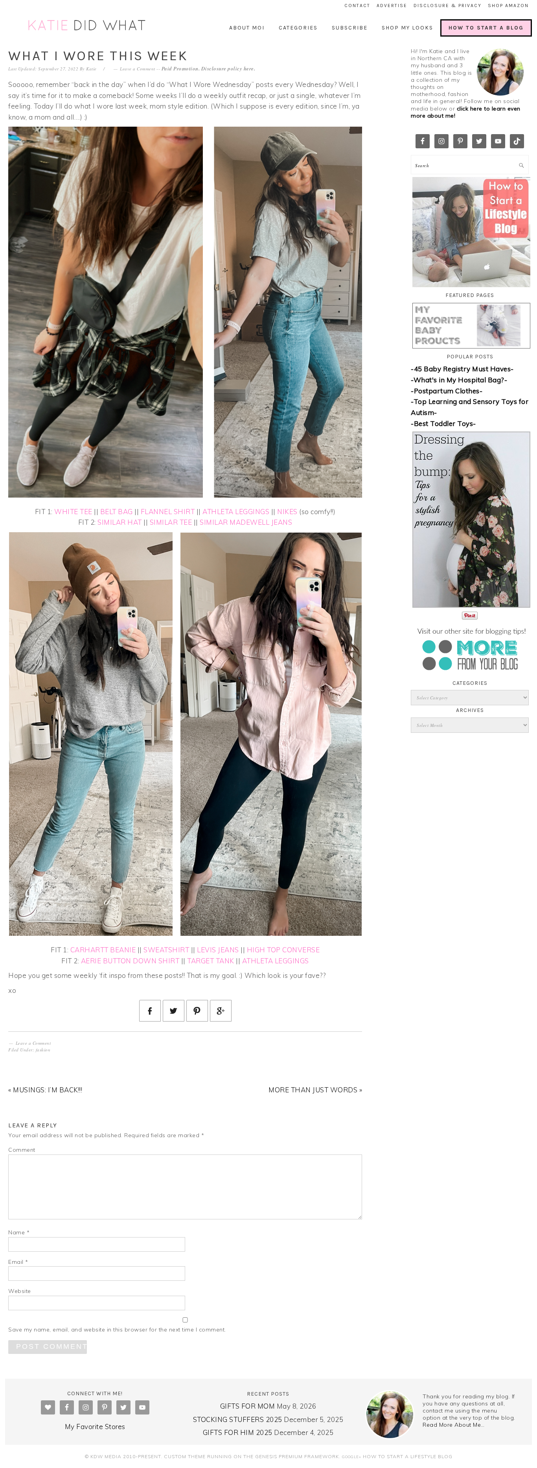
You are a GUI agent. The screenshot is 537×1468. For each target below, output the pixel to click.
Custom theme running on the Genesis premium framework (251, 1456)
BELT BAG (116, 511)
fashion (43, 1050)
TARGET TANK (210, 961)
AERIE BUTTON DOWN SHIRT (130, 961)
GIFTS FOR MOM (247, 1406)
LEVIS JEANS (218, 950)
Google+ (351, 1456)
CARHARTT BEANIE (103, 950)
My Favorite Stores (95, 1426)
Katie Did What (87, 26)
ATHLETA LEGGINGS (235, 511)
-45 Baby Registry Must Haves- (462, 369)
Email (18, 1261)
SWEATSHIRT (166, 950)
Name (18, 1232)
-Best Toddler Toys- (443, 423)
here (249, 68)
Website (19, 1291)
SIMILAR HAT (119, 522)
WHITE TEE (73, 511)
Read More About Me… (454, 1424)
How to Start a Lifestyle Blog (407, 1456)
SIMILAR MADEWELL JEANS (246, 522)
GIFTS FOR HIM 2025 (237, 1432)
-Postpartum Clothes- (446, 391)
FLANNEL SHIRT (168, 511)
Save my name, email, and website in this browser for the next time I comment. (117, 1329)
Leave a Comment (137, 69)
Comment (21, 1149)
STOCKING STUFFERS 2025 (237, 1419)
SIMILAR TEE (171, 522)
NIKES (287, 511)
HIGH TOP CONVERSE (283, 950)
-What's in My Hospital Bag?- (459, 380)
